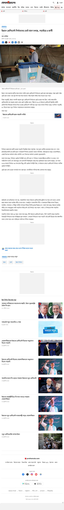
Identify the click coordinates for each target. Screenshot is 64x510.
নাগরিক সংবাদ (8, 462)
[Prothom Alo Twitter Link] (28, 474)
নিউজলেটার (50, 491)
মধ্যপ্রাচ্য (4, 27)
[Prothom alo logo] (32, 459)
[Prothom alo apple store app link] (38, 484)
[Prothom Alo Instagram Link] (32, 474)
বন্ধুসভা (39, 462)
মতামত (27, 7)
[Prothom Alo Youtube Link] (37, 474)
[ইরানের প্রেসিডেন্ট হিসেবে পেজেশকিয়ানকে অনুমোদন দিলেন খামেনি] (50, 366)
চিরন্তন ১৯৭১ (45, 462)
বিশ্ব (19, 7)
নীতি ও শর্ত (34, 491)
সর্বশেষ (3, 7)
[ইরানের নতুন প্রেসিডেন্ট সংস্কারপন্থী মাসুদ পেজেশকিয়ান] (50, 423)
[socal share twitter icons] (6, 43)
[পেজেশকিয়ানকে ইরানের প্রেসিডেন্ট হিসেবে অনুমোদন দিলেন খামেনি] (50, 348)
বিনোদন (36, 7)
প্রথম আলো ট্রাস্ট (32, 462)
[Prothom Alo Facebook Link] (24, 474)
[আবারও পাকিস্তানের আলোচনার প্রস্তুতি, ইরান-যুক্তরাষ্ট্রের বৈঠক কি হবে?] (50, 310)
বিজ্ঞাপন (20, 491)
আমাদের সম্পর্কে (12, 491)
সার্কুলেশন (27, 491)
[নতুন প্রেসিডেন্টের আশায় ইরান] (50, 441)
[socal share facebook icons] (3, 43)
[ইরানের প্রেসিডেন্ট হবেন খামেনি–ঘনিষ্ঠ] (58, 116)
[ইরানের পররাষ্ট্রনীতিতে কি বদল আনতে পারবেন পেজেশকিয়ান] (50, 404)
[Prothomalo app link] (26, 484)
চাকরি (41, 7)
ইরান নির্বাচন (19, 262)
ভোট (11, 262)
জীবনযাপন (46, 7)
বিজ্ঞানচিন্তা (24, 462)
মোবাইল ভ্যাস (31, 466)
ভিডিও (52, 7)
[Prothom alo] (8, 3)
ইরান (4, 262)
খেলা (31, 7)
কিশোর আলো (17, 462)
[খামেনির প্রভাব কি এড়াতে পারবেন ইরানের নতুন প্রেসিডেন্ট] (50, 385)
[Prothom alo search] (54, 3)
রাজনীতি (14, 7)
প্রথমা (56, 462)
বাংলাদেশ (8, 7)
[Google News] (40, 474)
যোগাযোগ (42, 491)
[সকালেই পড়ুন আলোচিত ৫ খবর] (50, 329)
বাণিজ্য (22, 7)
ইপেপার (51, 462)
